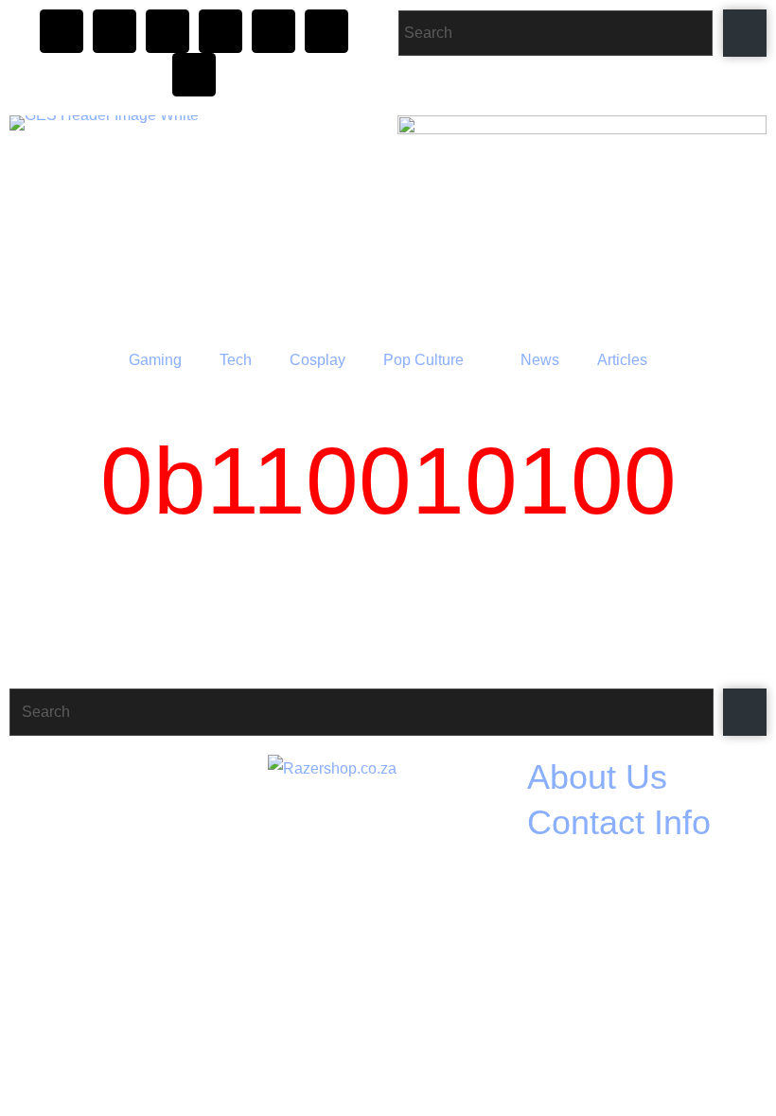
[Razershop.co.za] (386, 853)
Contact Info (619, 822)
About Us (597, 777)
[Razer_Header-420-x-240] (582, 220)
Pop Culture (423, 360)
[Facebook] (114, 31)
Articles (622, 360)
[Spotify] (326, 31)
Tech (236, 360)
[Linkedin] (194, 74)
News (539, 360)
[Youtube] (273, 31)
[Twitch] (220, 31)
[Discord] (167, 31)
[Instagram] (61, 31)
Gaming (155, 360)
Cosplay (317, 360)
